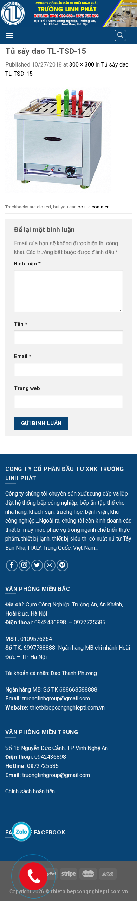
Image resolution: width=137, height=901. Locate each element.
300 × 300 (81, 64)
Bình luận (27, 264)
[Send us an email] (50, 565)
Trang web (27, 388)
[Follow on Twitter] (37, 565)
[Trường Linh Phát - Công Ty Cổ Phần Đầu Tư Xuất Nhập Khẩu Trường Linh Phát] (68, 13)
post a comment (94, 206)
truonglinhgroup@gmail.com (56, 698)
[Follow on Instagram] (24, 565)
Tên (20, 324)
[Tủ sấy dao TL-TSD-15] (58, 139)
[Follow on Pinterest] (62, 565)
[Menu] (9, 35)
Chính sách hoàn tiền (30, 791)
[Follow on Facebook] (12, 565)
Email (22, 356)
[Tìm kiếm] (120, 35)
